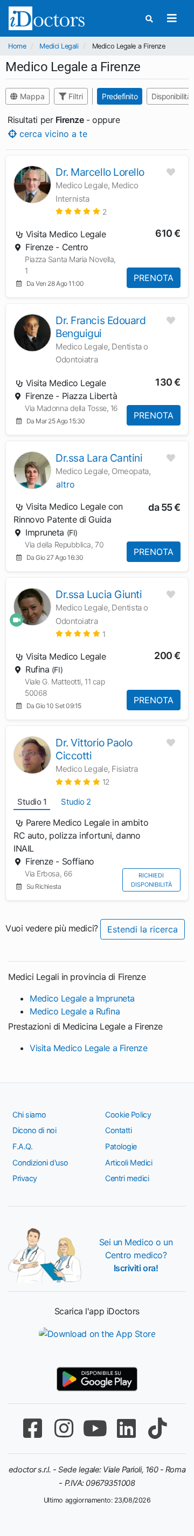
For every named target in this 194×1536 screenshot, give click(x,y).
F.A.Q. (22, 1146)
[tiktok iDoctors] (157, 1428)
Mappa (31, 96)
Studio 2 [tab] (76, 802)
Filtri (74, 96)
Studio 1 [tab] (31, 802)
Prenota (154, 277)
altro (65, 484)
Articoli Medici (128, 1162)
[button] (81, 211)
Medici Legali (58, 46)
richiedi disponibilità (151, 880)
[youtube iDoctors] (94, 1428)
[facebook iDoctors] (32, 1428)
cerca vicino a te (52, 133)
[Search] (149, 18)
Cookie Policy (128, 1114)
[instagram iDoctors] (63, 1428)
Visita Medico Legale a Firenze (89, 1048)
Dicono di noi (34, 1130)
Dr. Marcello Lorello (100, 172)
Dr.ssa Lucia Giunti (99, 594)
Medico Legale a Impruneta (82, 998)
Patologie (121, 1146)
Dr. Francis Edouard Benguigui (101, 327)
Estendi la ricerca (142, 929)
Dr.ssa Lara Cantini (99, 457)
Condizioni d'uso (40, 1162)
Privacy (24, 1178)
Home (17, 46)
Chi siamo (29, 1114)
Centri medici (127, 1178)
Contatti (118, 1130)
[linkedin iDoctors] (126, 1428)
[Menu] (171, 18)
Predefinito (119, 96)
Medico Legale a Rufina (75, 1011)
